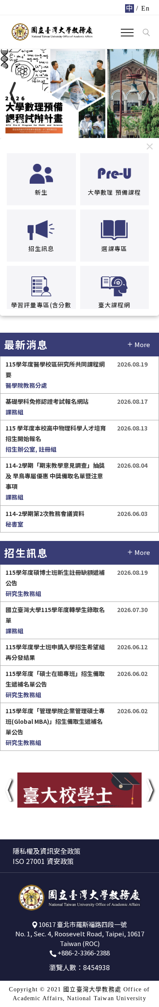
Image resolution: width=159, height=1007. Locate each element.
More (142, 344)
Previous (39, 101)
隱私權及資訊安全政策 (47, 851)
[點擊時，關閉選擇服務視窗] (150, 146)
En (145, 8)
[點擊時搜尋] (146, 32)
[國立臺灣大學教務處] (52, 32)
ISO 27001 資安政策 (43, 861)
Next (126, 101)
